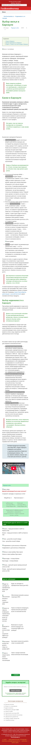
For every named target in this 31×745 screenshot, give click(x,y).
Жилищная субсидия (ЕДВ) (12, 709)
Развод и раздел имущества (12, 718)
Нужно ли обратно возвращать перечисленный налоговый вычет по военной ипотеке (20, 609)
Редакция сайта (15, 28)
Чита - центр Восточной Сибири (11, 541)
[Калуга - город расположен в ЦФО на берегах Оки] (15, 529)
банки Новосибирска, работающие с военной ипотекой (14, 293)
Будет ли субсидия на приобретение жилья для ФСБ (19, 584)
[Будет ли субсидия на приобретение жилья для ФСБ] (6, 587)
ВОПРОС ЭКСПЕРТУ (16, 3)
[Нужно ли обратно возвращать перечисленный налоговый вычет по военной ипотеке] (6, 614)
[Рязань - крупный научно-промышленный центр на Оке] (15, 566)
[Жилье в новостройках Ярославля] (15, 552)
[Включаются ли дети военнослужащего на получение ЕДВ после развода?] (6, 631)
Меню (4, 12)
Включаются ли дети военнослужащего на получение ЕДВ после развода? (17, 627)
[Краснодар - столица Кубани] (15, 558)
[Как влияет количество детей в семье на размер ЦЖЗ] (6, 645)
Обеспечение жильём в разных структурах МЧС (20, 596)
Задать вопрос (15, 690)
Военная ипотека (9, 704)
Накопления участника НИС (12, 713)
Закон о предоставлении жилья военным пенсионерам (19, 653)
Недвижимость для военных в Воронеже (13, 548)
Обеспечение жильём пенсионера (13, 715)
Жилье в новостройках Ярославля (12, 554)
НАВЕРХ (16, 675)
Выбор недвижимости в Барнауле (14, 42)
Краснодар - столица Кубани (10, 561)
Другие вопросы (9, 708)
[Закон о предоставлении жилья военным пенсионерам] (6, 656)
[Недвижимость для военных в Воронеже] (15, 545)
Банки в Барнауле (10, 41)
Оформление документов (11, 716)
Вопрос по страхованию (11, 706)
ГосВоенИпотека (10, 8)
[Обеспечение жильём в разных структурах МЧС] (6, 600)
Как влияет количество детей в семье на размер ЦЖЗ (19, 642)
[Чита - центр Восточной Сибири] (15, 539)
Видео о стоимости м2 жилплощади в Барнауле (17, 44)
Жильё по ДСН (9, 711)
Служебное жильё (9, 720)
